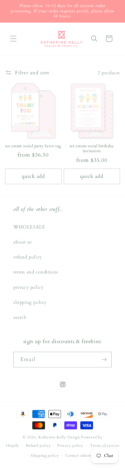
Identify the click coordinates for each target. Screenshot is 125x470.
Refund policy (38, 445)
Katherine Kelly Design (59, 437)
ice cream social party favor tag (33, 146)
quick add (33, 176)
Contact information (83, 455)
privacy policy (28, 287)
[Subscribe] (104, 359)
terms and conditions (35, 272)
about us (22, 242)
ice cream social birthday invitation (92, 149)
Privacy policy (70, 445)
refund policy (27, 257)
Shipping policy (45, 455)
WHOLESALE (29, 227)
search (20, 317)
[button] (13, 38)
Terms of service (104, 445)
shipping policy (30, 302)
